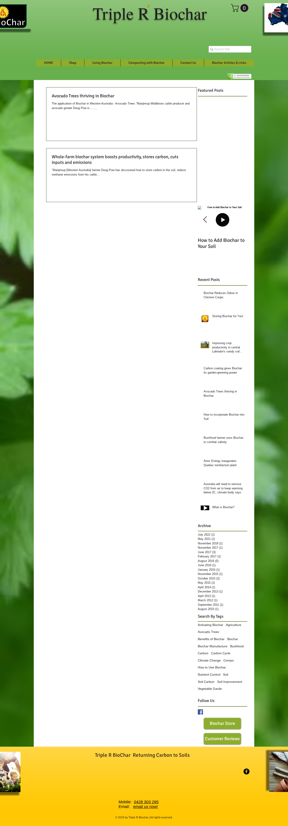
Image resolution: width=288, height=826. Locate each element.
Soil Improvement (229, 682)
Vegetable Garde (210, 688)
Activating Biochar (210, 625)
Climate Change (209, 660)
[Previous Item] (205, 219)
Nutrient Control (209, 674)
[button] (240, 8)
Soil (225, 674)
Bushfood (237, 646)
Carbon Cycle (220, 653)
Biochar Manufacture (212, 646)
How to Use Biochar (212, 667)
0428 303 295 (146, 802)
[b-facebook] (246, 771)
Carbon (203, 653)
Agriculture (233, 625)
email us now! (145, 806)
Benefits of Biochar (211, 639)
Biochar (232, 639)
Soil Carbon (206, 682)
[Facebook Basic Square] (200, 712)
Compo (228, 660)
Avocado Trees (208, 632)
